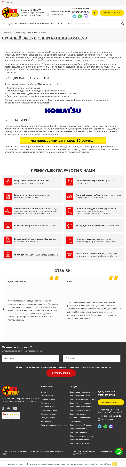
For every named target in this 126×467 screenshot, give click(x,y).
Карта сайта (46, 421)
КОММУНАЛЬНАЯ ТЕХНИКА (52, 24)
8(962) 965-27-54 (80, 12)
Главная (5, 32)
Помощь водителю (49, 410)
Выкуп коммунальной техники (82, 399)
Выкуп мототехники (78, 432)
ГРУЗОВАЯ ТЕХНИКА (27, 24)
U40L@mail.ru (57, 14)
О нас (43, 392)
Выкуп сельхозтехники (80, 410)
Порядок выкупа (48, 399)
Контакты (45, 403)
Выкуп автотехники (78, 429)
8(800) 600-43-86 (80, 8)
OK (115, 464)
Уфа (8, 3)
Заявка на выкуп (112, 13)
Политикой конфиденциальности (96, 367)
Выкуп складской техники (81, 425)
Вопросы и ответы (48, 414)
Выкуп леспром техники (80, 443)
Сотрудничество (48, 418)
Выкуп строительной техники (82, 392)
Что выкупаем (8, 24)
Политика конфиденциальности (54, 425)
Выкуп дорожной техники (80, 396)
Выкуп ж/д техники (78, 414)
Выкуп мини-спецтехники (81, 407)
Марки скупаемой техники (79, 24)
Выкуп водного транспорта (81, 436)
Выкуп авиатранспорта (80, 440)
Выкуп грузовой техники (80, 403)
